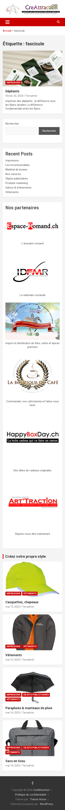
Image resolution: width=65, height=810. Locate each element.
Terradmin (31, 95)
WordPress (46, 804)
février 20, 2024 (14, 95)
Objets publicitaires (16, 178)
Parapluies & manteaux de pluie (28, 708)
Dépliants (12, 91)
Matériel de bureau (16, 169)
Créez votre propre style (25, 556)
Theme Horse (38, 799)
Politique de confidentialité (30, 794)
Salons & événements (18, 187)
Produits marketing (16, 183)
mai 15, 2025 (12, 606)
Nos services (13, 174)
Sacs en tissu (15, 761)
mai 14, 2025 (12, 712)
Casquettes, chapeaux (21, 602)
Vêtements (12, 192)
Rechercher (12, 123)
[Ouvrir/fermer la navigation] (7, 22)
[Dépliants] (32, 68)
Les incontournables (17, 165)
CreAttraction (41, 790)
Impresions (13, 82)
